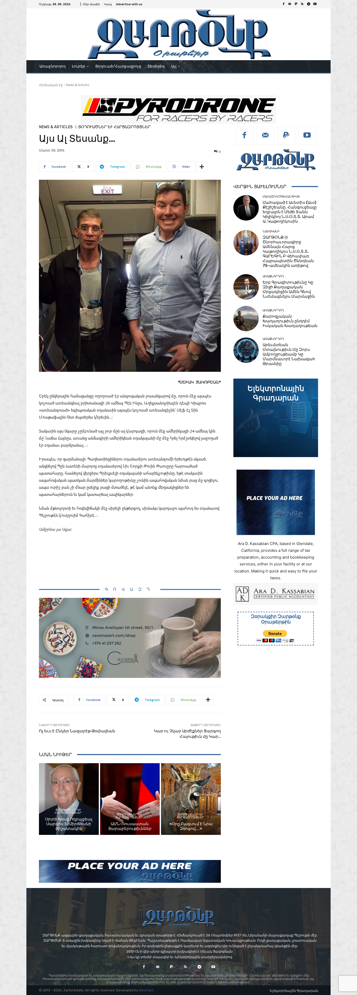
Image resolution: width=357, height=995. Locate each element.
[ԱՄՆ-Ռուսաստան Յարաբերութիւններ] (130, 799)
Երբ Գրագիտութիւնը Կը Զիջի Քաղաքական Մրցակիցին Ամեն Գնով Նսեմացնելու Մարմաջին (289, 289)
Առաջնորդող (273, 276)
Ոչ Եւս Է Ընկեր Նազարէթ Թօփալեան (77, 731)
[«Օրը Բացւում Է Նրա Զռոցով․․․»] (191, 799)
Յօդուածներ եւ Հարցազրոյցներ (114, 127)
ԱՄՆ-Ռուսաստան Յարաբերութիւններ (130, 826)
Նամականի (271, 231)
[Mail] (290, 4)
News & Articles (77, 85)
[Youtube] (315, 4)
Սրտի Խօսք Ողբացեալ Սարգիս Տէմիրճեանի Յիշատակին (68, 824)
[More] (201, 166)
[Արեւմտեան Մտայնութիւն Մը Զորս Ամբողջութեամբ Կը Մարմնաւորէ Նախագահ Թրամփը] (246, 350)
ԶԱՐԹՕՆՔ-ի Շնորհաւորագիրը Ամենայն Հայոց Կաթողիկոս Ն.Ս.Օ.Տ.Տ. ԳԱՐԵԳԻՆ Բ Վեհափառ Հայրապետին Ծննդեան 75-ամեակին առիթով (288, 251)
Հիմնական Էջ (51, 85)
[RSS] (302, 4)
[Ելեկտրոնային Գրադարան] (275, 418)
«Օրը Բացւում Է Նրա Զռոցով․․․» (191, 826)
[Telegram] (309, 4)
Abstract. (146, 990)
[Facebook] (283, 4)
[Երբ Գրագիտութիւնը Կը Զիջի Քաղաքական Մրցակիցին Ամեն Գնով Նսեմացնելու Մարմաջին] (246, 287)
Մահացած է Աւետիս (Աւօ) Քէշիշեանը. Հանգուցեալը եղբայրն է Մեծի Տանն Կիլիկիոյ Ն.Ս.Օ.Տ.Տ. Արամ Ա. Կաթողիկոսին (290, 212)
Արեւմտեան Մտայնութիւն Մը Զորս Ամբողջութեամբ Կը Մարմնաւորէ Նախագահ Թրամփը (289, 354)
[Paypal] (296, 4)
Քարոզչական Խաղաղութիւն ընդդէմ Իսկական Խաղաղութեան (290, 321)
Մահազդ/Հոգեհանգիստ (281, 196)
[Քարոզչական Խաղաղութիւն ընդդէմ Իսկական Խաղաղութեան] (246, 318)
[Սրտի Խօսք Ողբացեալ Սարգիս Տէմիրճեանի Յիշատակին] (69, 799)
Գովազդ (130, 589)
